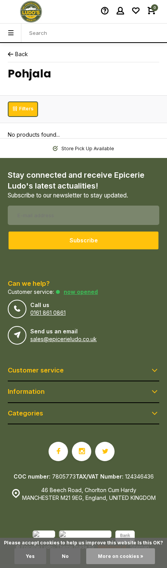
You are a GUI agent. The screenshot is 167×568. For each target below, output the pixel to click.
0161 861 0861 (48, 312)
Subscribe (84, 240)
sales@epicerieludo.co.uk (63, 339)
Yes (30, 556)
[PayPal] (44, 537)
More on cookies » (120, 556)
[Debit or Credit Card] (85, 537)
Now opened (81, 291)
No (65, 556)
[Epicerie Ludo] (31, 11)
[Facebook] (58, 451)
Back (21, 54)
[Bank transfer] (125, 537)
